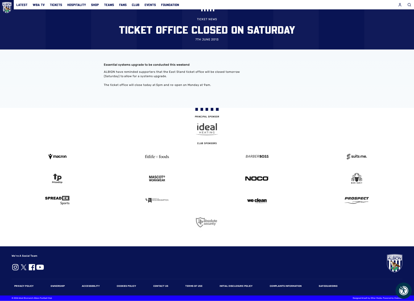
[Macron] (57, 157)
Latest (21, 5)
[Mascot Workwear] (157, 178)
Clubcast (398, 298)
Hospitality (76, 5)
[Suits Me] (357, 157)
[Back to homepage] (7, 7)
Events (150, 5)
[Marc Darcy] (357, 178)
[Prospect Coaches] (357, 200)
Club (135, 5)
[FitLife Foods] (157, 156)
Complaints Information (286, 286)
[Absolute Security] (207, 222)
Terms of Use (193, 286)
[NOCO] (257, 178)
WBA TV (39, 5)
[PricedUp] (57, 178)
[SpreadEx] (57, 200)
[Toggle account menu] (400, 4)
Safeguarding (328, 286)
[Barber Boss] (257, 157)
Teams (109, 5)
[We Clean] (257, 200)
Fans (123, 5)
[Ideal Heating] (207, 129)
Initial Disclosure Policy (236, 286)
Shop (95, 5)
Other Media (376, 298)
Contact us (160, 286)
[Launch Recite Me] (404, 291)
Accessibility (91, 286)
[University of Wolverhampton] (157, 200)
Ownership (58, 286)
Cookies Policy (126, 286)
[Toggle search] (409, 4)
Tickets (56, 5)
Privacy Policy (23, 286)
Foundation (170, 5)
